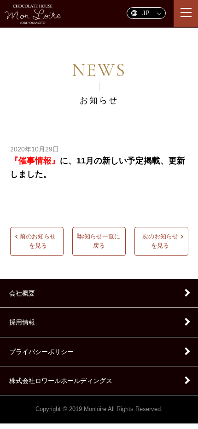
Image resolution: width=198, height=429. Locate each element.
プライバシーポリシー (41, 351)
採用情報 (22, 322)
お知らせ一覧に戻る (99, 241)
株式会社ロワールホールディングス (60, 380)
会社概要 (22, 293)
